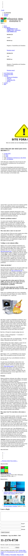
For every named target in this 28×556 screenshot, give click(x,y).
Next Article (14, 460)
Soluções (6, 75)
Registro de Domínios (12, 77)
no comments (10, 159)
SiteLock (9, 78)
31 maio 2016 (7, 153)
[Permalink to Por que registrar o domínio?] (14, 504)
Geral (6, 156)
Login (2, 10)
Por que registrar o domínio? (11, 506)
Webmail (6, 14)
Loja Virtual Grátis (8, 73)
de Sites (12, 28)
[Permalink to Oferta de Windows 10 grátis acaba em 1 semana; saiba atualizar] (14, 490)
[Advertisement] (14, 100)
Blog (5, 84)
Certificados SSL (11, 80)
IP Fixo (8, 81)
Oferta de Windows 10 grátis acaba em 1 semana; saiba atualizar (14, 493)
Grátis (12, 31)
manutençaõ (10, 157)
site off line (23, 157)
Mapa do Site (20, 554)
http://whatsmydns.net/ (16, 270)
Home (5, 26)
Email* (23, 526)
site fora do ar (16, 157)
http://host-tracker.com (6, 251)
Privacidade (13, 554)
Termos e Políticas (5, 554)
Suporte (6, 15)
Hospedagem (7, 27)
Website (23, 529)
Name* (23, 523)
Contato (6, 82)
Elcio (7, 155)
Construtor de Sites (8, 74)
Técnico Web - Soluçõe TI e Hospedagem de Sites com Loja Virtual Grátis (13, 552)
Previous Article (5, 460)
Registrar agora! (11, 50)
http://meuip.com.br (9, 366)
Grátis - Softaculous (14, 30)
